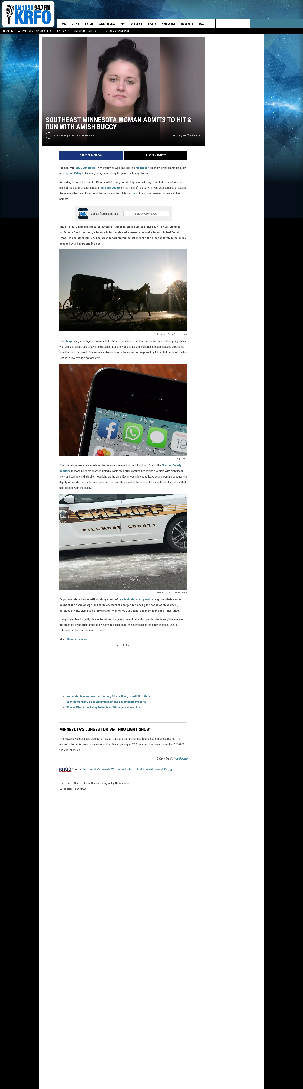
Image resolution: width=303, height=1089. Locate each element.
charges (70, 341)
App (123, 23)
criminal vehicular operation (136, 599)
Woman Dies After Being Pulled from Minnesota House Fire (103, 707)
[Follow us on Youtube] (246, 23)
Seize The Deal (107, 23)
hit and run (143, 168)
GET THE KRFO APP (59, 31)
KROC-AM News (85, 168)
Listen (89, 23)
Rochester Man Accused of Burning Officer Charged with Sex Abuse (108, 696)
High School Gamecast (116, 31)
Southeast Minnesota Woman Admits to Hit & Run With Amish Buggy (127, 769)
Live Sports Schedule (86, 31)
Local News (80, 788)
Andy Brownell (59, 135)
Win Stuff (136, 23)
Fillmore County (111, 187)
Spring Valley (73, 173)
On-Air (75, 23)
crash (134, 193)
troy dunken (180, 758)
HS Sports (187, 23)
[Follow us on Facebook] (228, 23)
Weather (204, 23)
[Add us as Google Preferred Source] (220, 23)
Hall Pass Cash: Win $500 (31, 31)
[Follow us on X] (237, 23)
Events (152, 23)
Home (63, 23)
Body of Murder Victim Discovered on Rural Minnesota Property (106, 702)
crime (77, 783)
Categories (168, 23)
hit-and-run (122, 783)
